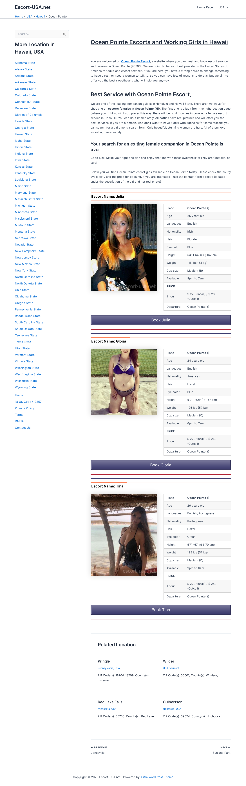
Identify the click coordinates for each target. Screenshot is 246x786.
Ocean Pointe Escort (135, 61)
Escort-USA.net (33, 7)
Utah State (22, 348)
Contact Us (22, 427)
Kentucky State (25, 173)
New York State (25, 270)
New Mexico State (27, 264)
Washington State (27, 368)
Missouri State (24, 225)
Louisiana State (25, 179)
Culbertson (172, 702)
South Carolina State (29, 322)
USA (222, 7)
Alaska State (23, 69)
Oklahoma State (26, 296)
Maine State (23, 186)
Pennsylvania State (28, 309)
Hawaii (40, 16)
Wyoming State (25, 387)
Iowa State (22, 160)
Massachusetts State (29, 199)
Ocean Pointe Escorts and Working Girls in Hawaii (159, 42)
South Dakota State (28, 329)
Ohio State (22, 290)
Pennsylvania (105, 668)
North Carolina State (29, 277)
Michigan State (25, 205)
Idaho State (23, 140)
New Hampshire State (30, 251)
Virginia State (24, 361)
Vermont (174, 668)
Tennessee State (26, 335)
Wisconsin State (26, 381)
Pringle (104, 661)
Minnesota (104, 708)
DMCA (19, 421)
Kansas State (24, 166)
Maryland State (25, 192)
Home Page (205, 7)
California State (25, 88)
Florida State (23, 121)
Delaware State (25, 108)
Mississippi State (26, 218)
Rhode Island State (28, 316)
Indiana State (24, 153)
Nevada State (24, 244)
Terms (19, 414)
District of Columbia (29, 114)
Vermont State (25, 355)
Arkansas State (25, 82)
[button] (226, 7)
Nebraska (169, 708)
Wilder (168, 661)
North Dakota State (28, 283)
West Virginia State (28, 374)
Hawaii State (23, 134)
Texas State (23, 342)
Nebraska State (25, 238)
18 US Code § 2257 (28, 401)
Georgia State (24, 127)
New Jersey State (27, 257)
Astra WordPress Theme (156, 777)
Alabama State (25, 63)
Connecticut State (27, 101)
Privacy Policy (24, 408)
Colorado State (25, 95)
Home (19, 16)
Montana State (25, 231)
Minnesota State (26, 212)
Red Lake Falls (110, 702)
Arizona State (24, 76)
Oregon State (24, 303)
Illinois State (23, 147)
